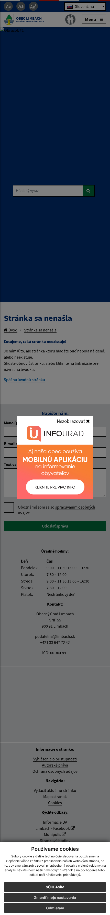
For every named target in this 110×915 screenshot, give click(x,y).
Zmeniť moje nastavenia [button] (55, 897)
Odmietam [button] (55, 908)
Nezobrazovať (71, 421)
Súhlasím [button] (55, 887)
